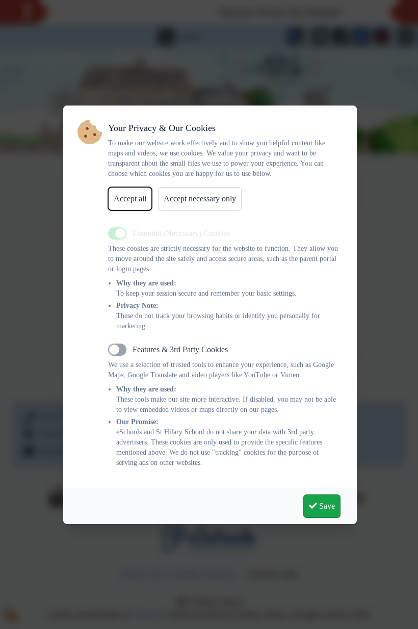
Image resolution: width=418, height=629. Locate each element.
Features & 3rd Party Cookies (180, 349)
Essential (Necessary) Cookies (181, 233)
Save (326, 506)
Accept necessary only (200, 198)
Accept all (130, 198)
